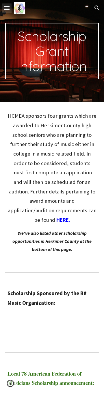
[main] (52, 51)
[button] (7, 8)
